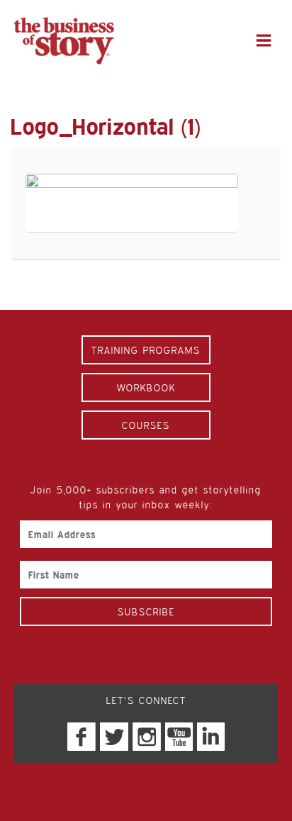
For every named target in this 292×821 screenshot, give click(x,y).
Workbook (146, 387)
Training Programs (146, 350)
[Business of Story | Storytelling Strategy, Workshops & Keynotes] (64, 40)
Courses (146, 425)
